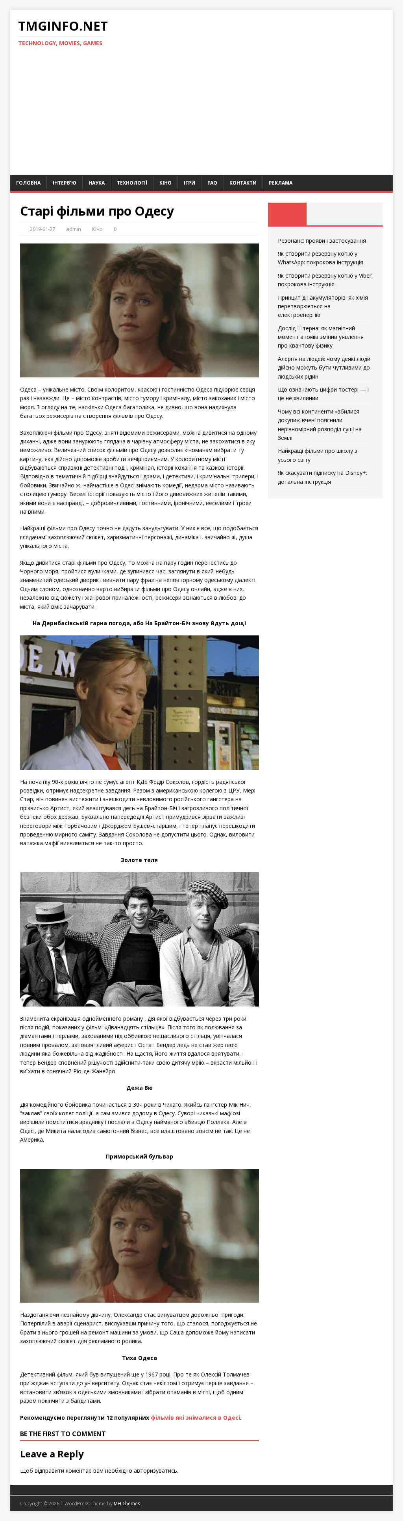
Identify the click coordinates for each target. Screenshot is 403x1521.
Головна (28, 182)
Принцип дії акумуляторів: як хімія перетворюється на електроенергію (323, 306)
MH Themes (127, 1503)
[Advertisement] (201, 116)
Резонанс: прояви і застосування (322, 240)
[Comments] (364, 214)
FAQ (212, 182)
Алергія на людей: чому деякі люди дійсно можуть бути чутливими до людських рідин (324, 367)
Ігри (189, 182)
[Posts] (287, 214)
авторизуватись (155, 1470)
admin (73, 228)
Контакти (243, 182)
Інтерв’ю (64, 182)
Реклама (280, 182)
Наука (97, 182)
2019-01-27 (42, 228)
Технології (132, 182)
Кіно (165, 182)
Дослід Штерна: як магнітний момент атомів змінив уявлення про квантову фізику (321, 337)
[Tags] (326, 214)
